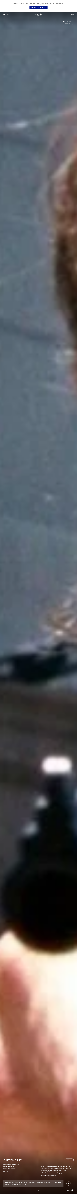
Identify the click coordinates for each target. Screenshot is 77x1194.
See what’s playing (38, 7)
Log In (71, 14)
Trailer (69, 1160)
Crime (5, 1169)
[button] (4, 14)
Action (14, 1169)
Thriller (10, 1169)
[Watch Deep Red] (68, 1183)
